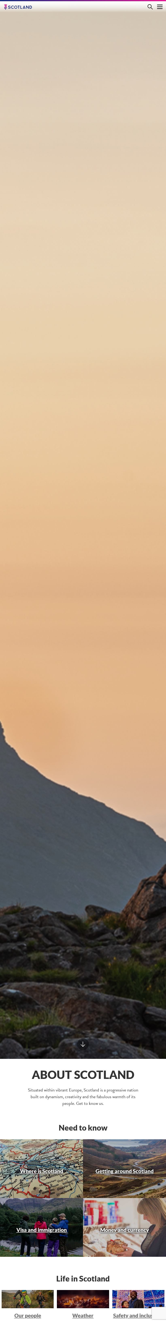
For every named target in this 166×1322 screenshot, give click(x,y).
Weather (83, 1315)
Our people (27, 1315)
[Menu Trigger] (159, 6)
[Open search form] (151, 6)
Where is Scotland (41, 1171)
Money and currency (124, 1230)
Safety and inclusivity (138, 1315)
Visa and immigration (41, 1230)
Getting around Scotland (125, 1171)
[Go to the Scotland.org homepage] (21, 7)
